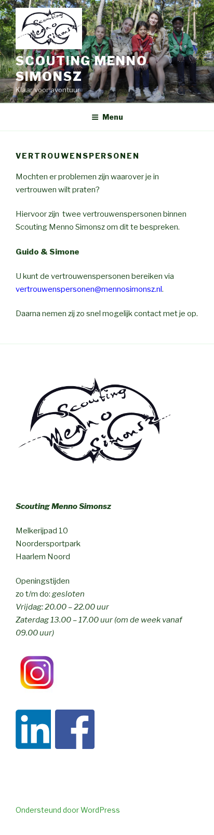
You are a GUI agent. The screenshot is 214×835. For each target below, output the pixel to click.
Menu (112, 116)
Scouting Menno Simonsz (82, 68)
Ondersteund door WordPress (68, 809)
